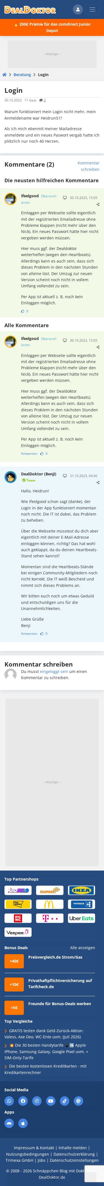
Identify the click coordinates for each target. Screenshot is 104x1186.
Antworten (29, 453)
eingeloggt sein (54, 671)
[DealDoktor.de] (30, 9)
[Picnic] (18, 917)
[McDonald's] (49, 903)
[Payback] (81, 903)
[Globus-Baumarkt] (49, 890)
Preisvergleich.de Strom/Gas (55, 957)
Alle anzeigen (82, 948)
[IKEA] (81, 890)
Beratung (22, 74)
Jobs (41, 1160)
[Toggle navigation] (92, 9)
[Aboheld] (18, 890)
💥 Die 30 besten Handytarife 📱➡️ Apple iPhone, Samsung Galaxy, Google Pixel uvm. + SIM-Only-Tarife (46, 1051)
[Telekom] (49, 917)
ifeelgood (39, 199)
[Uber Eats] (81, 917)
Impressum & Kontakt (34, 1147)
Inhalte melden (73, 1147)
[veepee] (18, 932)
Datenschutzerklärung (74, 1154)
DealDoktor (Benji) (38, 477)
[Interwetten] (18, 903)
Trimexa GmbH (19, 1160)
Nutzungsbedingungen (27, 1154)
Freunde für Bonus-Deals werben (59, 1003)
